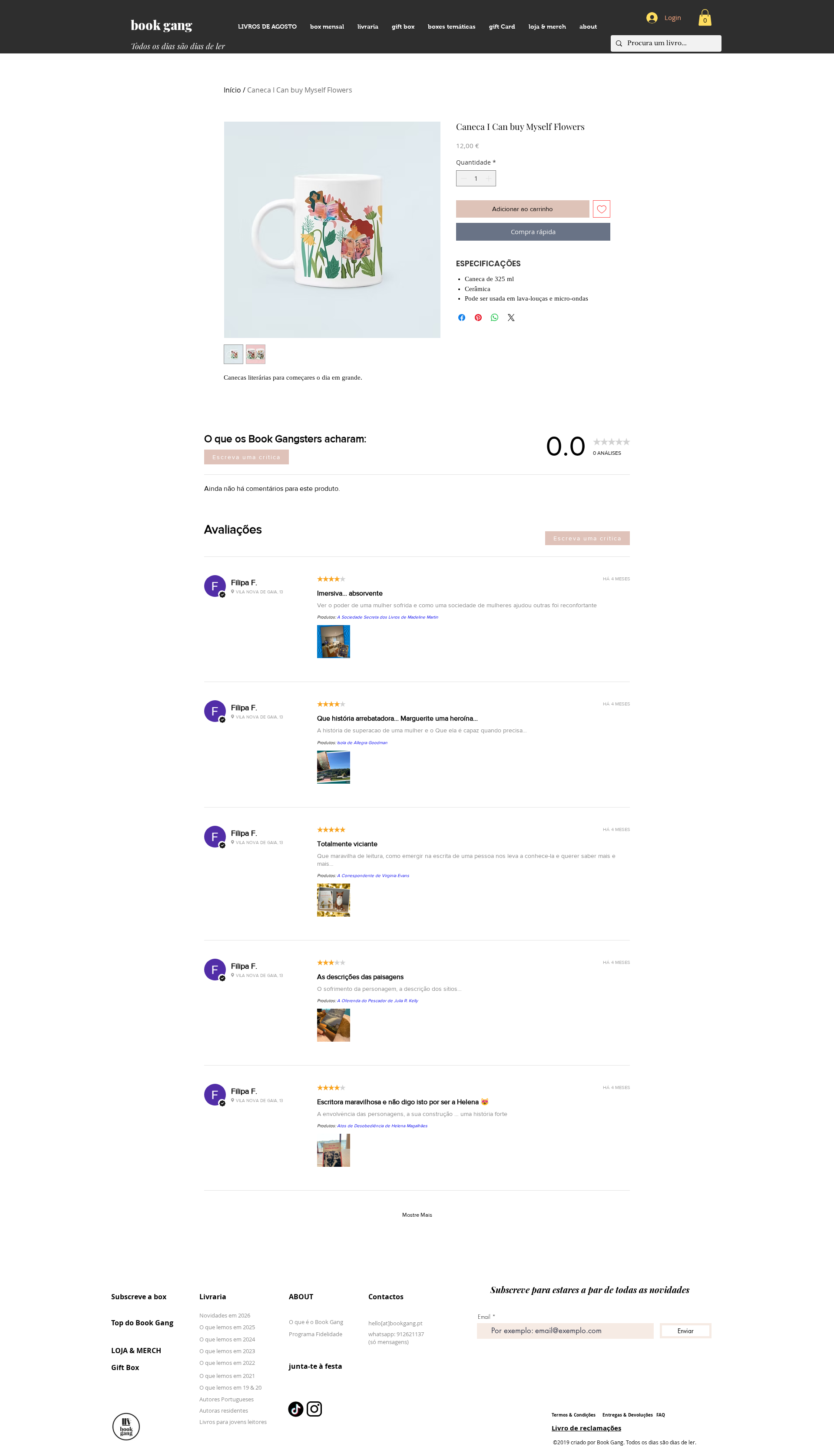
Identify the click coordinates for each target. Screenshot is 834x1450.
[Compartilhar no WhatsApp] (495, 317)
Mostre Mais (417, 1215)
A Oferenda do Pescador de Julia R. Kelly (377, 1000)
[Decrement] (462, 178)
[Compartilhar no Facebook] (462, 317)
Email (484, 1317)
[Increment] (489, 178)
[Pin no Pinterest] (478, 317)
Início (232, 90)
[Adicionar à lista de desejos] (602, 209)
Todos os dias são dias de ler (178, 46)
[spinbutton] (476, 178)
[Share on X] (511, 317)
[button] (588, 26)
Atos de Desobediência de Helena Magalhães (382, 1125)
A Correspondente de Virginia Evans (373, 875)
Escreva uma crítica (246, 457)
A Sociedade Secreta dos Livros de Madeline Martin (387, 617)
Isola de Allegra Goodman (362, 742)
